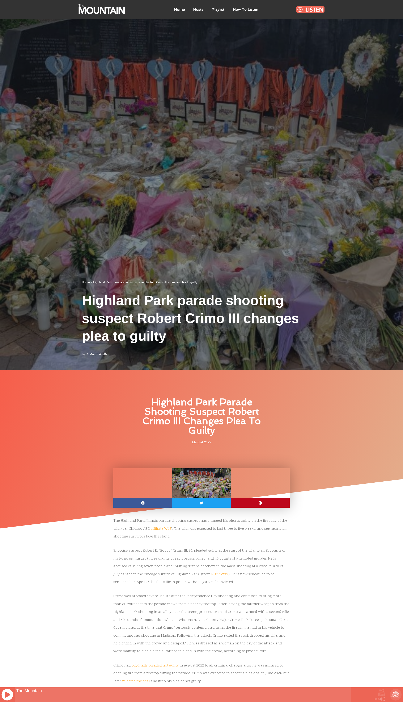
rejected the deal (136, 681)
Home (179, 9)
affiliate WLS (160, 528)
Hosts (198, 9)
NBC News (219, 574)
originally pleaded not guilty (155, 665)
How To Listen (245, 9)
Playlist (218, 9)
